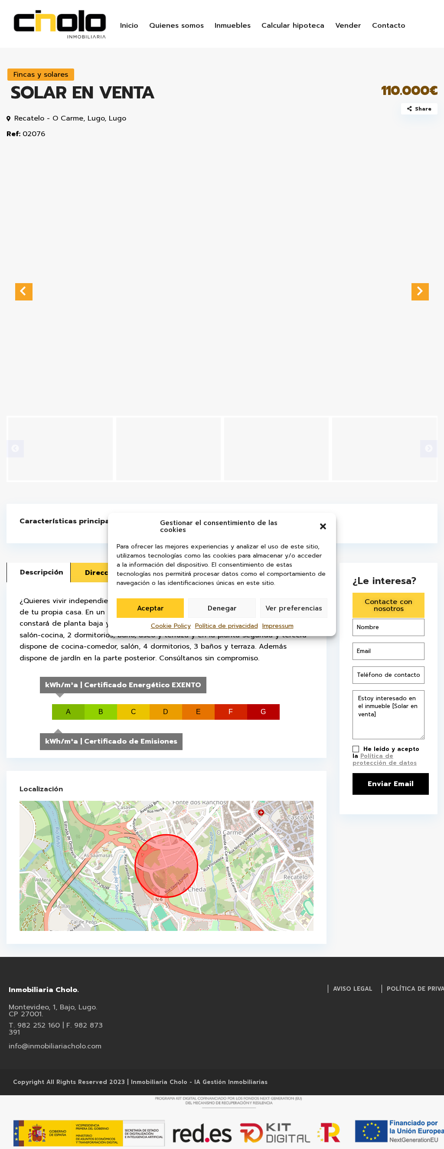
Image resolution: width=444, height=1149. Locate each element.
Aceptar (150, 608)
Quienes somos (176, 25)
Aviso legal (352, 989)
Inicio (129, 25)
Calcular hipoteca (292, 25)
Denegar (222, 608)
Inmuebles (233, 25)
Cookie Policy (171, 625)
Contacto (388, 25)
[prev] (24, 291)
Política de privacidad (226, 625)
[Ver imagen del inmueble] (222, 287)
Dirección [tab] (102, 573)
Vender (348, 25)
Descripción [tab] (41, 572)
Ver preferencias (293, 608)
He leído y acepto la (386, 756)
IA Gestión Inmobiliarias (231, 1082)
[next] (420, 291)
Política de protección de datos (385, 759)
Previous (15, 448)
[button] (323, 526)
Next (428, 448)
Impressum (278, 625)
